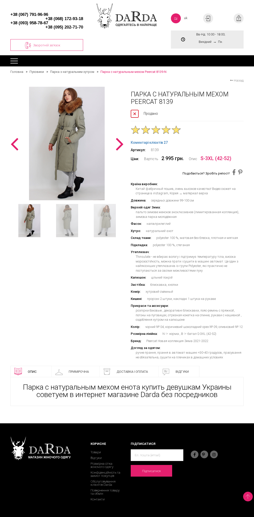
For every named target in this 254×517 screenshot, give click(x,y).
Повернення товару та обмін (105, 491)
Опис (32, 371)
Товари (96, 452)
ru (175, 18)
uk (186, 18)
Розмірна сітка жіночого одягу (102, 465)
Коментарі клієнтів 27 (149, 142)
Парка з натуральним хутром (72, 72)
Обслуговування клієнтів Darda (103, 483)
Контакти (98, 499)
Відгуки (182, 371)
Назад (238, 80)
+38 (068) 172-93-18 (64, 19)
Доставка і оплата (132, 371)
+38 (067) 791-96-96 (29, 14)
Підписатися (151, 471)
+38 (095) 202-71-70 (64, 27)
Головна (16, 72)
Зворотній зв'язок (46, 45)
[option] (66, 143)
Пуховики (37, 72)
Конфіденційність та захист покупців (105, 474)
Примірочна (79, 371)
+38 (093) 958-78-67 (29, 23)
